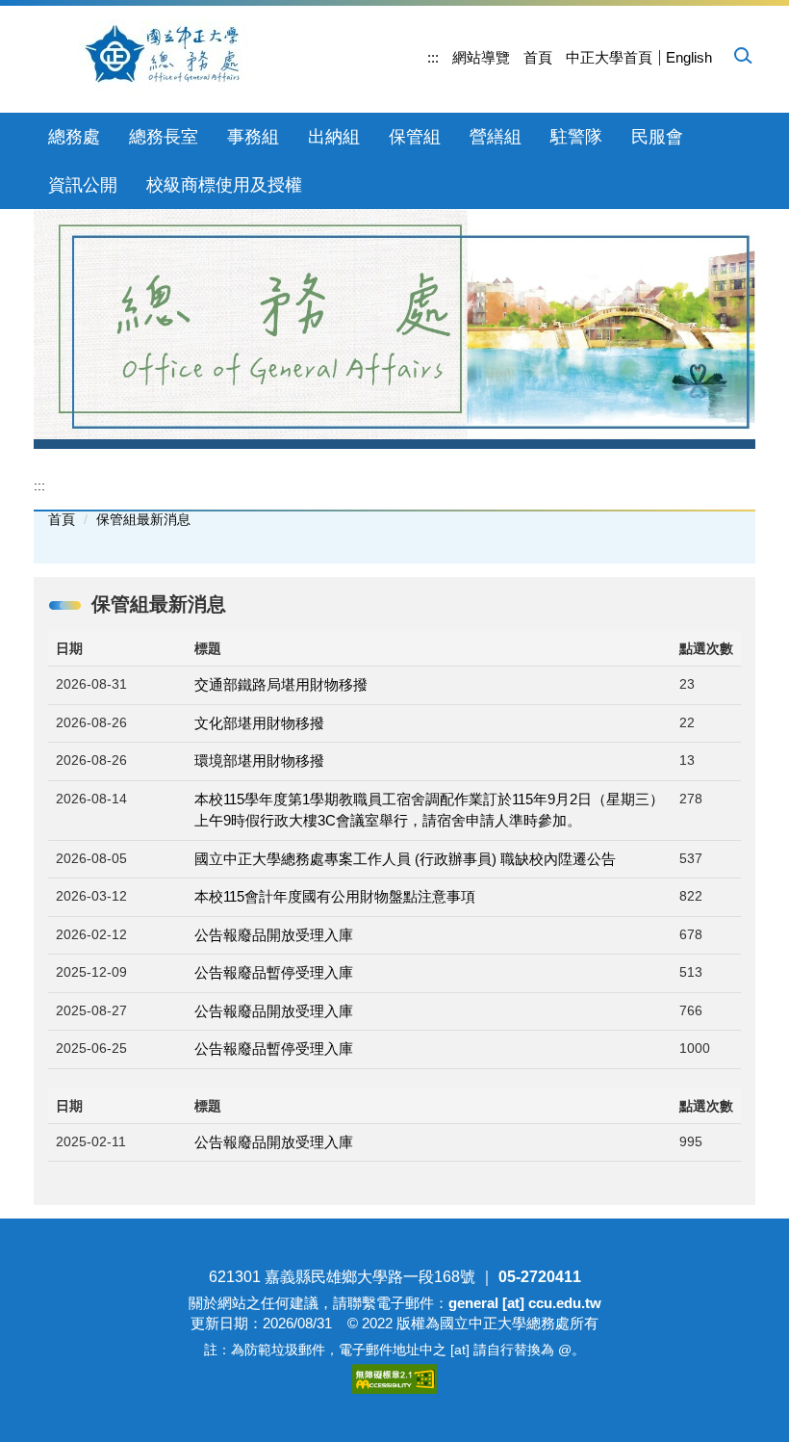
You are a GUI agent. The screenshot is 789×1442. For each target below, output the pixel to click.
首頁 (537, 57)
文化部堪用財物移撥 (259, 723)
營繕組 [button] (496, 136)
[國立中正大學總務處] (175, 56)
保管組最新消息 (143, 519)
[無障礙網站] (394, 1377)
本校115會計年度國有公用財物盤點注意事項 (334, 896)
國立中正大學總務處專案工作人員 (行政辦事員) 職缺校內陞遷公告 (405, 859)
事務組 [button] (253, 136)
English (689, 57)
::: (433, 57)
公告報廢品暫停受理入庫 (273, 972)
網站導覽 (481, 57)
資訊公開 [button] (82, 185)
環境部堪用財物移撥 (259, 760)
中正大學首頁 (609, 57)
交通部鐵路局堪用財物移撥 (281, 684)
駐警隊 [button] (576, 136)
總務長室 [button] (163, 136)
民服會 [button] (657, 136)
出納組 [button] (334, 136)
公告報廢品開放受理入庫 (273, 935)
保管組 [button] (415, 136)
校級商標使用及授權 (224, 185)
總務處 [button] (74, 136)
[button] (741, 54)
